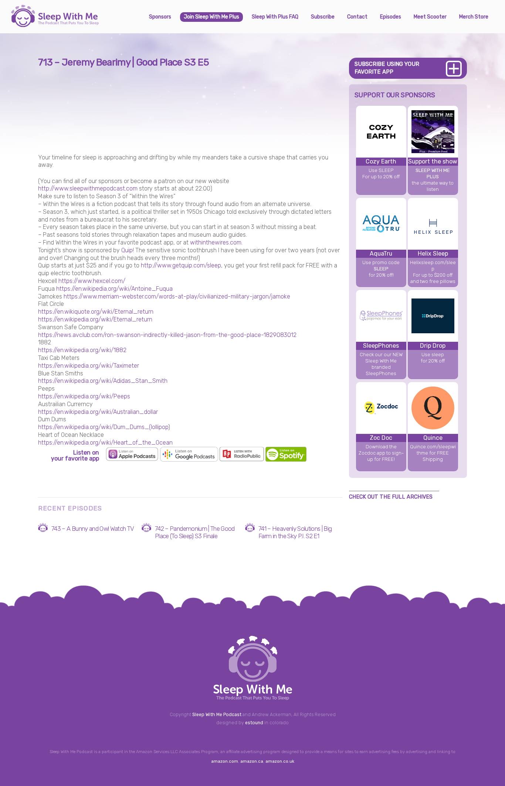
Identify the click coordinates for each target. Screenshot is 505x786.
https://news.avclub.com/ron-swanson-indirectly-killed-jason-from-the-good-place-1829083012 (167, 334)
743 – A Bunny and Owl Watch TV (92, 528)
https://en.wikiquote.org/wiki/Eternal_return (95, 311)
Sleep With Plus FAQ (275, 17)
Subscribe (323, 17)
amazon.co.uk (279, 761)
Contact (357, 17)
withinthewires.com (215, 242)
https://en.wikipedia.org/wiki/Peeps (84, 396)
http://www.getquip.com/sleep (181, 265)
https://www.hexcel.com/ (91, 280)
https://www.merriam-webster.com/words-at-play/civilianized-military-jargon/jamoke (177, 296)
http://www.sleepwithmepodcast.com (88, 188)
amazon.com (224, 761)
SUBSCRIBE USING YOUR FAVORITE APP (387, 68)
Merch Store (473, 17)
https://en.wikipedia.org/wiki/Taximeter (88, 365)
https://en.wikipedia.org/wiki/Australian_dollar (98, 411)
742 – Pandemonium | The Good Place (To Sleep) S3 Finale (195, 532)
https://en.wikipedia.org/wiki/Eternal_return (95, 319)
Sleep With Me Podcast (216, 714)
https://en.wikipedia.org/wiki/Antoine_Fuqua (114, 288)
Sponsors (160, 17)
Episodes (390, 17)
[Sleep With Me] (55, 24)
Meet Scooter (430, 17)
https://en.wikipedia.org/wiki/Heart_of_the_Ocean (105, 442)
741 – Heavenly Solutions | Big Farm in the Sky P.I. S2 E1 (295, 532)
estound (254, 722)
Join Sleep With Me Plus (211, 17)
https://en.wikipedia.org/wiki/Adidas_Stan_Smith (102, 380)
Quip (127, 250)
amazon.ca (251, 761)
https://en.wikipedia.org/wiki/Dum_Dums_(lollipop (103, 427)
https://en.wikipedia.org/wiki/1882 (82, 350)
